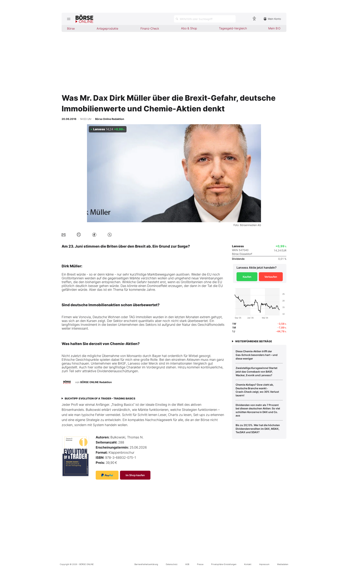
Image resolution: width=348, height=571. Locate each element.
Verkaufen (270, 276)
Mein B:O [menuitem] (274, 28)
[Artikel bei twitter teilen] (109, 234)
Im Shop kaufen (135, 475)
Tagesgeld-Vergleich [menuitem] (233, 28)
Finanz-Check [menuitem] (149, 28)
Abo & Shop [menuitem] (189, 28)
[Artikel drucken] (79, 234)
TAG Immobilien (140, 317)
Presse (200, 564)
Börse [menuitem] (71, 28)
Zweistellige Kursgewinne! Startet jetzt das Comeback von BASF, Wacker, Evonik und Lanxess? (256, 371)
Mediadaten (282, 564)
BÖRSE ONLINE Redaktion (96, 382)
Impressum (264, 564)
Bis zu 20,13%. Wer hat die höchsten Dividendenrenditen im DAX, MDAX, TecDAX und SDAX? (258, 429)
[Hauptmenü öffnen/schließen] (69, 19)
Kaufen (247, 276)
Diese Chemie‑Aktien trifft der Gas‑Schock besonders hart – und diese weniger (256, 355)
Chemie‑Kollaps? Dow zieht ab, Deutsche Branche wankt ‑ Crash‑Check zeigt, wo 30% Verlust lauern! (257, 390)
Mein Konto (274, 18)
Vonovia (85, 317)
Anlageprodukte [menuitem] (107, 28)
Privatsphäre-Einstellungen (223, 564)
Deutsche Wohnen (106, 317)
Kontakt (247, 564)
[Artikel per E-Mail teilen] (63, 235)
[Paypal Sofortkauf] (107, 475)
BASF (122, 363)
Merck (153, 363)
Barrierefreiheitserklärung (146, 564)
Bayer (156, 356)
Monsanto (134, 356)
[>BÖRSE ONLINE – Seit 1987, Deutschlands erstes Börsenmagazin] (84, 19)
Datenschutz (171, 564)
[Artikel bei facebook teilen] (94, 234)
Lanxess (134, 363)
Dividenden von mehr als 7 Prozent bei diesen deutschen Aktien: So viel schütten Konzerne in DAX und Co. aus (258, 410)
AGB (187, 564)
